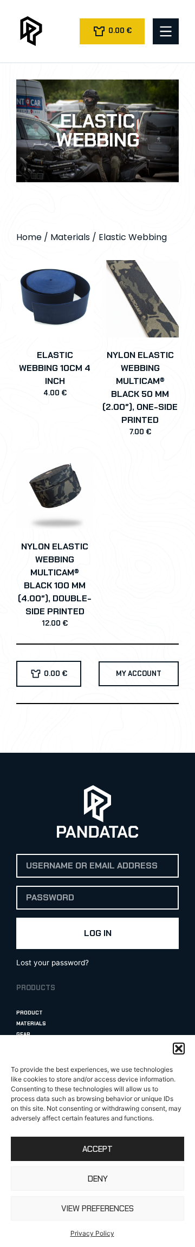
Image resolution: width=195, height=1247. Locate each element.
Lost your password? (52, 962)
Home (29, 237)
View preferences (97, 1208)
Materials (70, 237)
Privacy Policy (92, 1233)
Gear (23, 1034)
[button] (178, 1048)
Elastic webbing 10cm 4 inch (54, 368)
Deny (98, 1178)
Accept (97, 1149)
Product (29, 1012)
